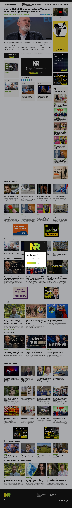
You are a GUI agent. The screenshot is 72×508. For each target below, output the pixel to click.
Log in (38, 263)
